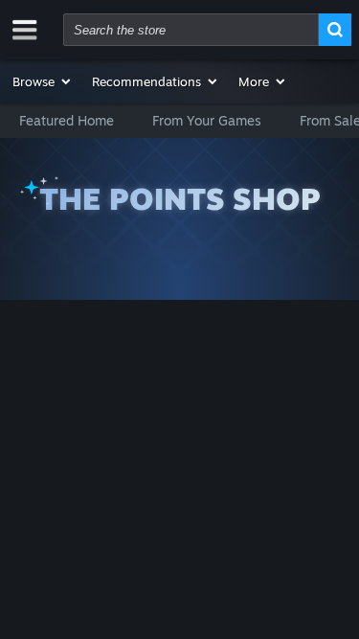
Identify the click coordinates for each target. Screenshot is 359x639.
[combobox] (191, 29)
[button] (42, 81)
